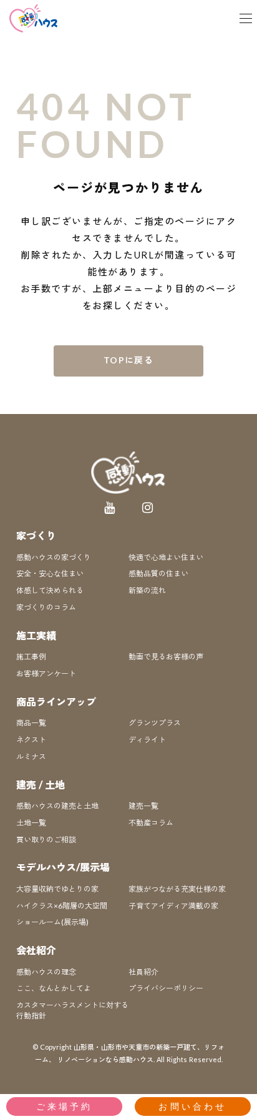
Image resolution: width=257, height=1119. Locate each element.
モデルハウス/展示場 (63, 867)
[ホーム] (34, 18)
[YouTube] (109, 507)
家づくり (36, 535)
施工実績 (36, 635)
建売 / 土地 (40, 785)
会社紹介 (36, 950)
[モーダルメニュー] (246, 18)
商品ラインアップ (56, 701)
